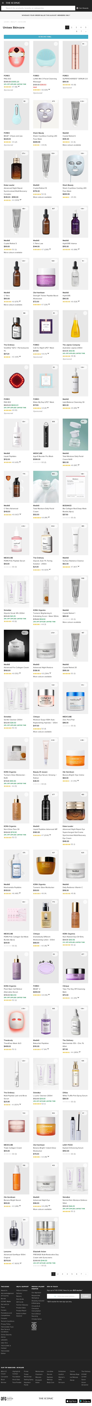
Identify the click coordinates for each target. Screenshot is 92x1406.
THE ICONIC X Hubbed (6, 1347)
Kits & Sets (16, 1379)
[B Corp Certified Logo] (38, 1326)
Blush (3, 1379)
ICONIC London (84, 1375)
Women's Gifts (61, 1378)
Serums (49, 1374)
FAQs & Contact (21, 1290)
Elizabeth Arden (38, 1381)
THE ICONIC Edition (5, 1352)
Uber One (4, 1343)
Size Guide (20, 1299)
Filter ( (45, 37)
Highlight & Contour (16, 1373)
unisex (6, 22)
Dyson (83, 1379)
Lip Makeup (74, 1377)
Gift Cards (19, 1302)
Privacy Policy (5, 1324)
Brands (3, 1298)
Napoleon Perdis (27, 1384)
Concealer (4, 1377)
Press (3, 1307)
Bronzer (3, 1382)
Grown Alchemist (84, 1384)
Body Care (50, 1382)
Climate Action (37, 1319)
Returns (19, 1296)
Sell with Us (5, 1304)
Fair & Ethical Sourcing (36, 1315)
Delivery (19, 1293)
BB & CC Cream (4, 1373)
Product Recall (21, 1310)
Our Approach (36, 1292)
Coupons (4, 1318)
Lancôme (50, 1371)
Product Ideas (21, 1308)
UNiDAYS (4, 1340)
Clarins (72, 1371)
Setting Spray (28, 1379)
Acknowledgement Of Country (7, 1294)
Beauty (14, 22)
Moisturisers (39, 1371)
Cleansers (38, 1374)
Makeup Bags (74, 1374)
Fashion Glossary (22, 1305)
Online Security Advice (6, 1336)
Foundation (16, 1377)
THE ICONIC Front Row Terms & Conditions (7, 1329)
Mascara (38, 1377)
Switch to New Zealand (21, 1315)
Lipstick (61, 1374)
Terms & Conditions (7, 1321)
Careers (3, 1310)
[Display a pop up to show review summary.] (19, 87)
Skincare (22, 22)
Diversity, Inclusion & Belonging (38, 1302)
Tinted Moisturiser (28, 1375)
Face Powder (16, 1382)
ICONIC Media (6, 1301)
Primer (26, 1371)
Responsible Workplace (36, 1297)
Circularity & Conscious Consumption (36, 1308)
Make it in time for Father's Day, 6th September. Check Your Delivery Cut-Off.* (46, 15)
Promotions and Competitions (6, 1314)
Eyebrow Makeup (50, 1378)
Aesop (72, 1380)
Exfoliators (62, 1371)
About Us (4, 1290)
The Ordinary (85, 1371)
